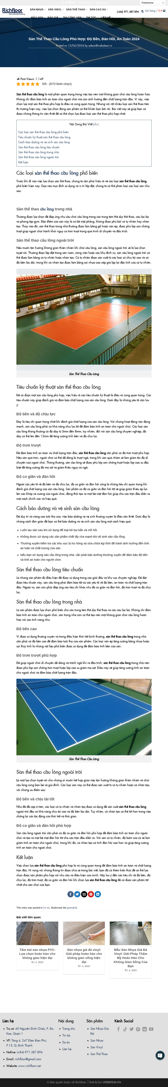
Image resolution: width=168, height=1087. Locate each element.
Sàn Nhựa (96, 1040)
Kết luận (23, 162)
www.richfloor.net (29, 1065)
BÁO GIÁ (53, 17)
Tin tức (46, 907)
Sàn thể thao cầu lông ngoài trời (38, 157)
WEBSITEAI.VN (112, 1082)
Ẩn (96, 124)
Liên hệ (66, 1049)
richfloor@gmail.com (28, 1059)
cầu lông (47, 208)
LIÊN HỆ (106, 17)
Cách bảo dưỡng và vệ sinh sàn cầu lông (44, 142)
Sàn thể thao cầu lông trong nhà (38, 152)
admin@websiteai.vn (100, 45)
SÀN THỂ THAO (75, 9)
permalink (72, 907)
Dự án (66, 1042)
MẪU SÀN (37, 17)
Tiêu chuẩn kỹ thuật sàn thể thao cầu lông (44, 137)
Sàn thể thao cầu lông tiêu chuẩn (39, 147)
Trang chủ (68, 1028)
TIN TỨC (91, 17)
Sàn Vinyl (96, 1047)
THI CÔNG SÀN (72, 17)
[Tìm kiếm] (142, 11)
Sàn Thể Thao (99, 1054)
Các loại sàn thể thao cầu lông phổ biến (43, 132)
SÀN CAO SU (98, 9)
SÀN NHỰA (36, 9)
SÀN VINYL (55, 9)
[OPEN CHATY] (160, 1055)
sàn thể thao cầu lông (56, 172)
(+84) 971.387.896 (128, 11)
